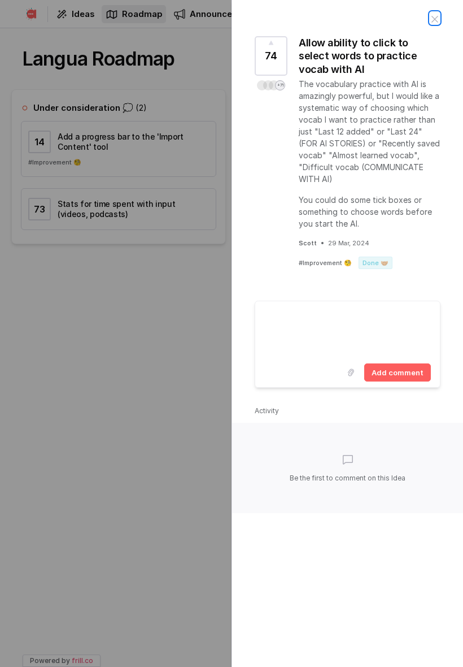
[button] (271, 85)
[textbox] (347, 330)
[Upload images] (351, 372)
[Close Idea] (434, 18)
